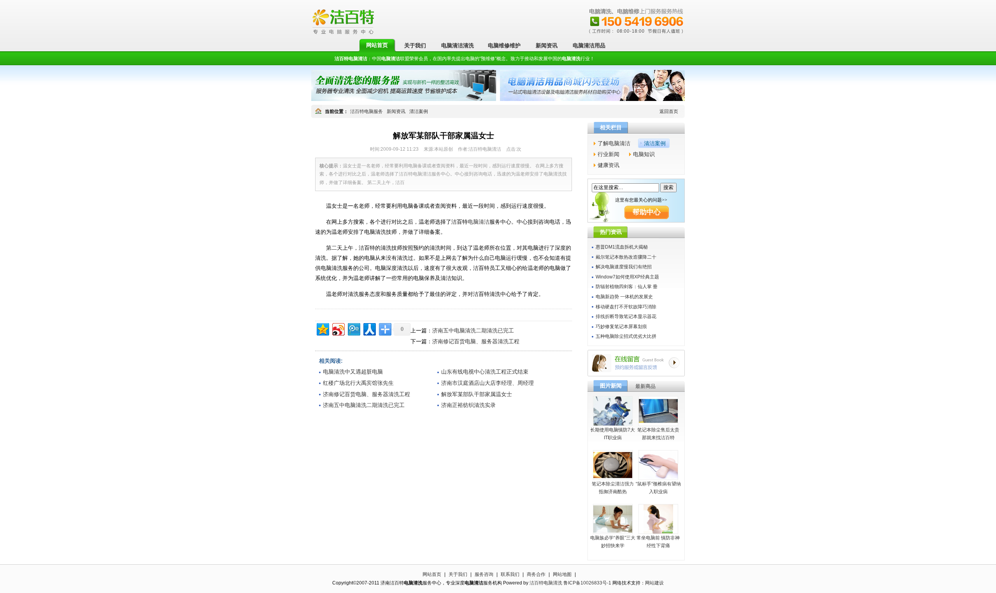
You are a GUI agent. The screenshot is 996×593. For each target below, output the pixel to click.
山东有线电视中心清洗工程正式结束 (484, 372)
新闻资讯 (547, 45)
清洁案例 (418, 111)
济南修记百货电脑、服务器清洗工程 (475, 341)
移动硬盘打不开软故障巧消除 (626, 307)
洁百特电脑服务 (366, 111)
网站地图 (562, 574)
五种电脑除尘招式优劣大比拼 (626, 336)
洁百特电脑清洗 (546, 583)
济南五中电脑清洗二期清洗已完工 (473, 330)
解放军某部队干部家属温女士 (476, 394)
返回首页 (668, 111)
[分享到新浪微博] (338, 328)
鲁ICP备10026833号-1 (587, 583)
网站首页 (377, 45)
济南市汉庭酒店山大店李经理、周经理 (487, 383)
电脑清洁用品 (589, 45)
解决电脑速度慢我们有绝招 (624, 267)
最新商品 (645, 386)
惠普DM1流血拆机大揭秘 (622, 247)
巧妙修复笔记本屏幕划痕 (621, 326)
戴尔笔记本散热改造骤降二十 (626, 257)
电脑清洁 (478, 222)
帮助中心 (647, 212)
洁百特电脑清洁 (351, 58)
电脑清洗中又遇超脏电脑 (353, 372)
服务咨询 (484, 574)
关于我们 (415, 45)
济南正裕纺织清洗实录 (468, 405)
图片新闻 (611, 386)
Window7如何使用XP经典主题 (627, 277)
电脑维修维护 (504, 45)
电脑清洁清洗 (457, 45)
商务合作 (536, 574)
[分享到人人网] (369, 328)
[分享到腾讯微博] (353, 328)
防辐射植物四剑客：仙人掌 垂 (627, 286)
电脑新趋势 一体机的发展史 (624, 296)
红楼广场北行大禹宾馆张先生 (358, 383)
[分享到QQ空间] (322, 328)
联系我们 (510, 574)
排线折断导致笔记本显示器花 (626, 316)
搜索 (668, 187)
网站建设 (654, 583)
